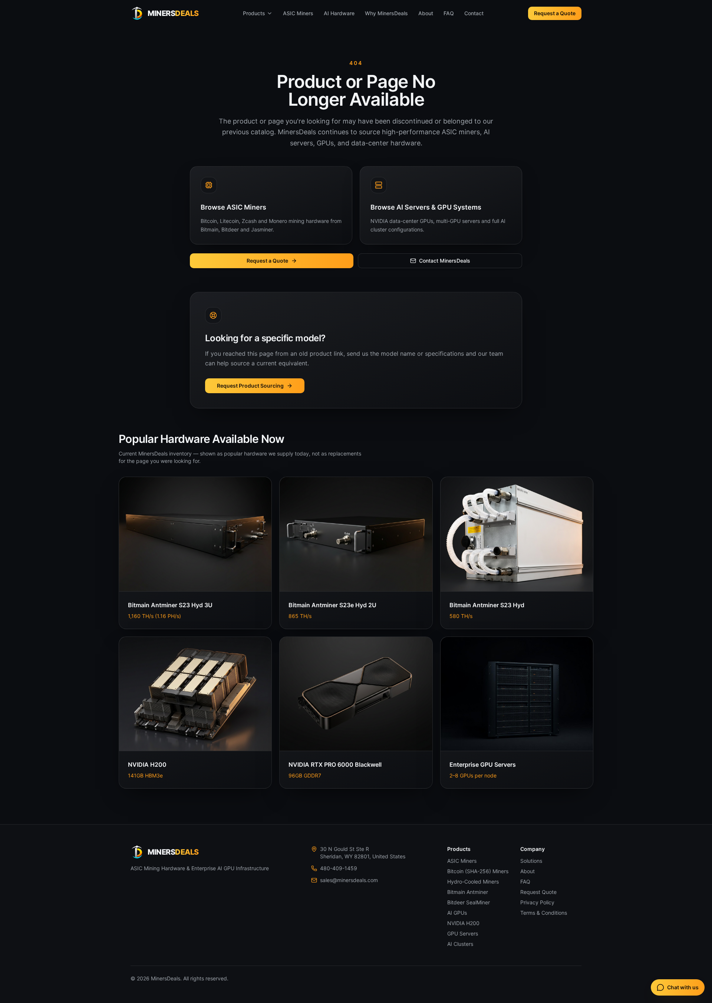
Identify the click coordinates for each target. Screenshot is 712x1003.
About (425, 13)
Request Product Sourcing (250, 385)
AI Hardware (339, 13)
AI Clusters (460, 944)
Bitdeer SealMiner (468, 902)
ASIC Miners (298, 13)
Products (254, 13)
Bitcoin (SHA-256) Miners (477, 871)
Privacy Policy (537, 902)
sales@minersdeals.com (349, 880)
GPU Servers (462, 933)
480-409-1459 (338, 868)
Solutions (531, 861)
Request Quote (538, 892)
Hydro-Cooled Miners (473, 881)
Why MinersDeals (386, 13)
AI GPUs (457, 913)
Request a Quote (555, 13)
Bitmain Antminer (467, 892)
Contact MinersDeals (444, 260)
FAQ (449, 13)
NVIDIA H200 (463, 923)
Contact (474, 13)
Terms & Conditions (543, 913)
